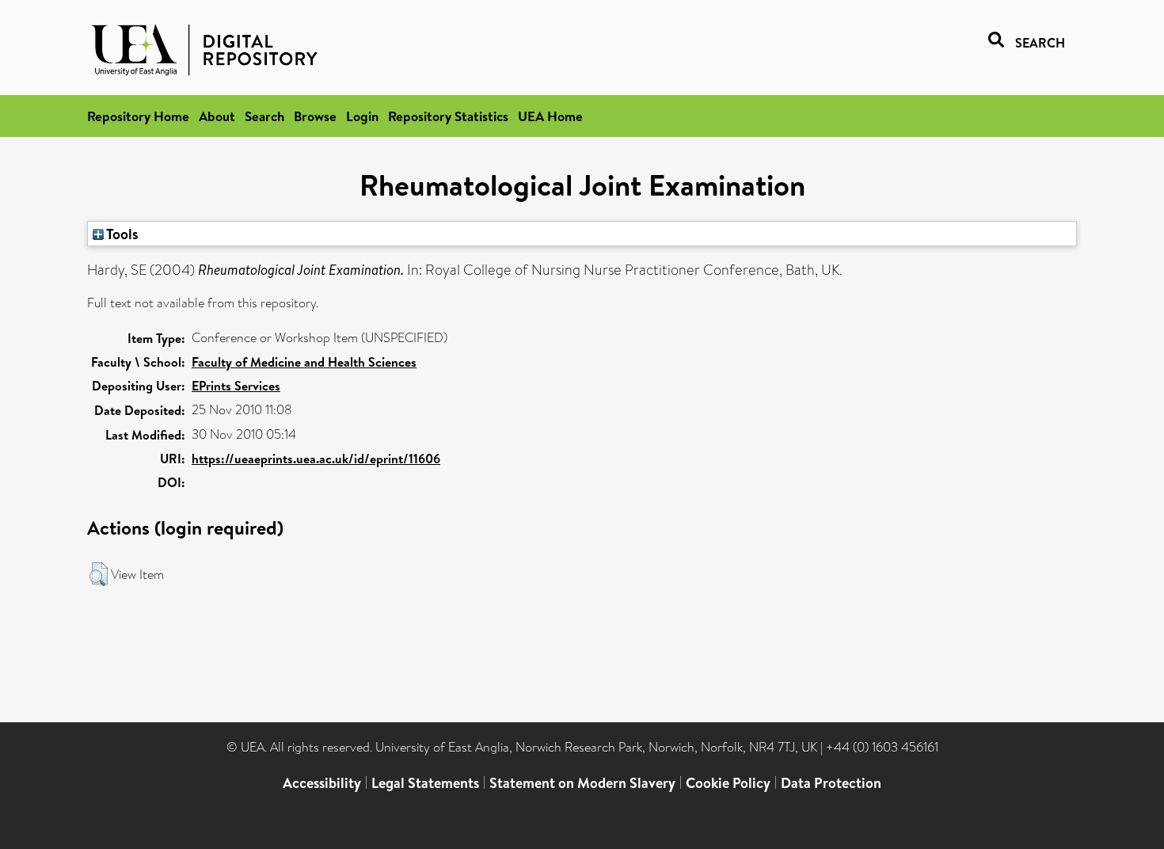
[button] (98, 574)
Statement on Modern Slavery (582, 783)
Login (362, 116)
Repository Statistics (448, 116)
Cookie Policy (728, 783)
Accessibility (322, 783)
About (217, 116)
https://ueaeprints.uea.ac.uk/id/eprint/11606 (316, 458)
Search (264, 116)
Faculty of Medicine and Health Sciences (304, 362)
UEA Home (550, 116)
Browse (315, 116)
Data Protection (831, 783)
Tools (121, 233)
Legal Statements (425, 783)
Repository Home (138, 116)
